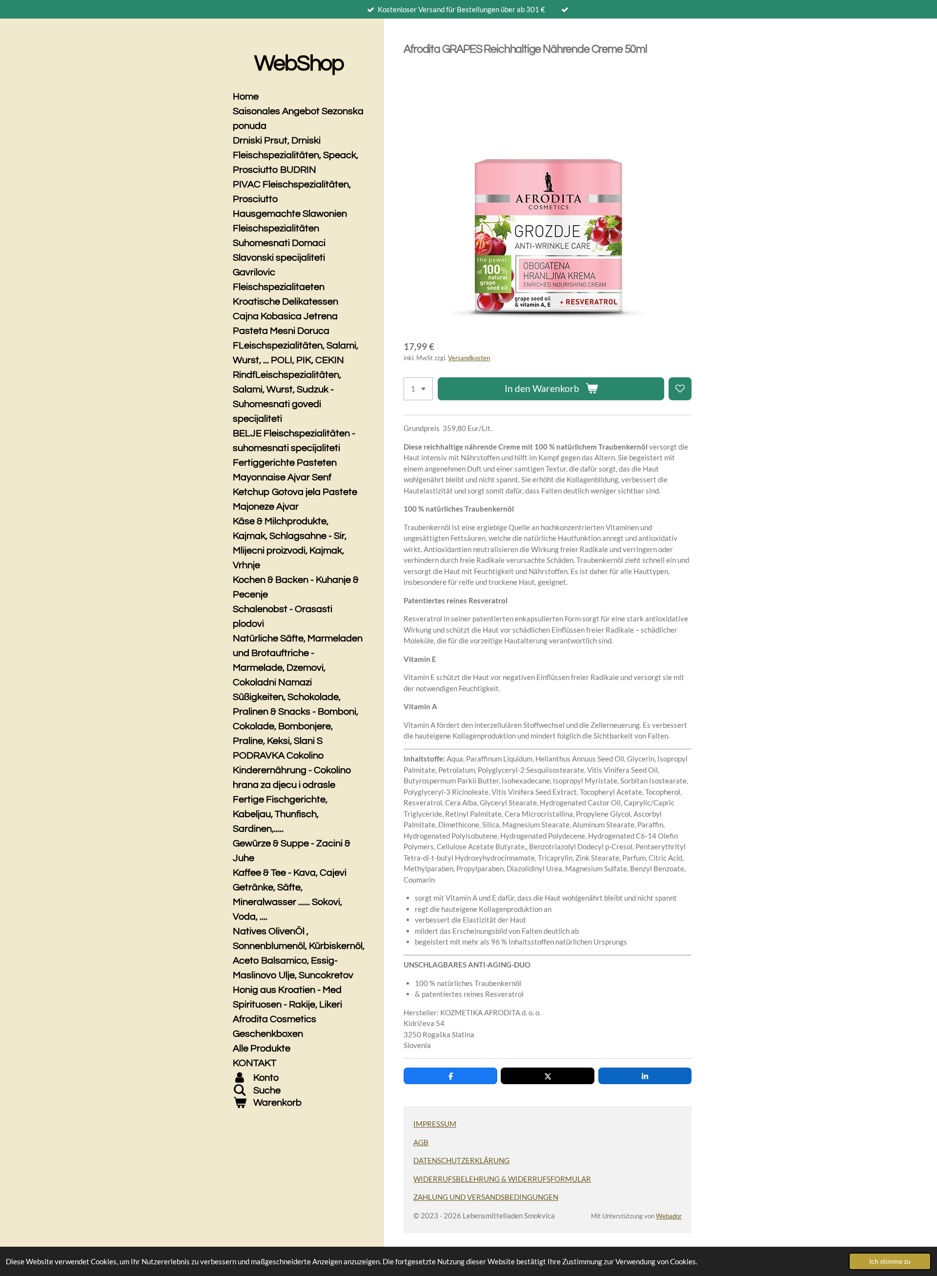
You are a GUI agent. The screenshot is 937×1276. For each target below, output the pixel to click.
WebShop (299, 63)
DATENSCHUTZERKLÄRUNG (461, 1160)
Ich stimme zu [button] (890, 1261)
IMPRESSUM (434, 1123)
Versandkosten (469, 358)
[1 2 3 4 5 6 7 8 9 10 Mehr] (418, 388)
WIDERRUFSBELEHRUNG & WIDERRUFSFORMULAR (502, 1178)
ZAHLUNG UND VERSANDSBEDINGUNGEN (485, 1197)
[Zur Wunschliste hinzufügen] (680, 388)
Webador (669, 1216)
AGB (420, 1142)
